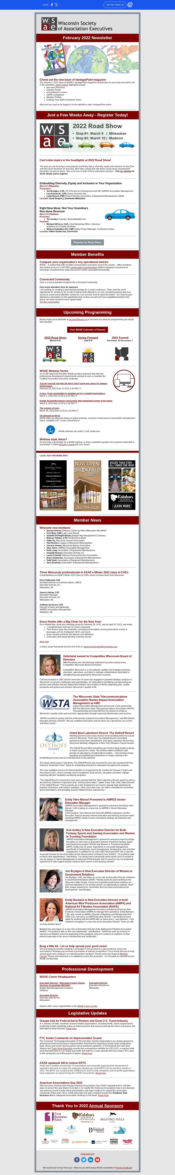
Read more (71, 1028)
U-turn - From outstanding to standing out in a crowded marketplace (72, 393)
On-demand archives (50, 416)
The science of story (49, 408)
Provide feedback (124, 1168)
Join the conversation (49, 302)
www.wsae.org (87, 1154)
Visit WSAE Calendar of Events (87, 329)
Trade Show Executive (61, 1048)
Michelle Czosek (66, 444)
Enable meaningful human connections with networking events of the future (76, 401)
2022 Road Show (55, 337)
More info (44, 642)
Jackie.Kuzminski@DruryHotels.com (100, 647)
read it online (61, 85)
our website (125, 171)
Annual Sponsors (106, 1105)
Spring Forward (88, 337)
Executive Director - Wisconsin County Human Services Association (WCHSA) (62, 984)
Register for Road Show (87, 242)
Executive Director (49, 995)
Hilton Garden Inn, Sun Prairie (63, 231)
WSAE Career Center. (87, 1006)
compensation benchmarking (83, 267)
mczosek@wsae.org (78, 319)
